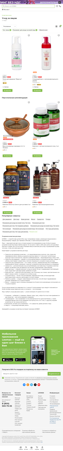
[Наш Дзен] (35, 385)
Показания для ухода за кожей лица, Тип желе (45, 226)
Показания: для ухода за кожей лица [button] (24, 30)
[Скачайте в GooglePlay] (20, 360)
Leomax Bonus (54, 400)
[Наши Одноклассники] (27, 385)
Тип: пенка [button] (6, 30)
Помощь (28, 405)
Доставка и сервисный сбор (29, 397)
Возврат (28, 403)
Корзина (37, 449)
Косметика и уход (6, 15)
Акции (40, 396)
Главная (21, 449)
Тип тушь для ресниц (52, 228)
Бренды (40, 398)
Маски (33, 219)
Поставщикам (54, 402)
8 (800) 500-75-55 (7, 404)
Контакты (52, 398)
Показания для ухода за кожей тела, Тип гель (16, 223)
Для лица (16, 219)
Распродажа (18, 418)
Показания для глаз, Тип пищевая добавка (16, 226)
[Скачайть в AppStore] (7, 360)
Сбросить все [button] (43, 30)
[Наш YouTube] (39, 385)
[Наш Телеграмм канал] (31, 385)
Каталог (26, 449)
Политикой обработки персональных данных (31, 379)
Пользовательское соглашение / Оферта (11, 431)
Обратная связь (42, 405)
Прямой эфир (42, 400)
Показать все (33, 231)
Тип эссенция (7, 228)
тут (41, 442)
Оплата (28, 401)
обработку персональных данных (46, 377)
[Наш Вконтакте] (24, 385)
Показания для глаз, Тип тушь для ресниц (15, 231)
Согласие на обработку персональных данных (49, 431)
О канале (52, 396)
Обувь (16, 416)
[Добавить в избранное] (29, 35)
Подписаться (54, 374)
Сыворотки (40, 219)
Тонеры (48, 219)
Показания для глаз (38, 223)
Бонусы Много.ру (55, 416)
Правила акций (30, 407)
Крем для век (25, 219)
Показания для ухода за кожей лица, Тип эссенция (28, 228)
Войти (42, 449)
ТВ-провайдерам (55, 404)
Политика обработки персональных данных (28, 431)
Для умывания (7, 219)
